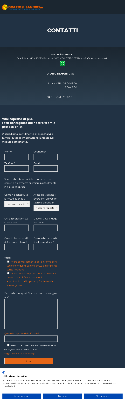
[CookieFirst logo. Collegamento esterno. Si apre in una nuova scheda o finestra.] (3, 372)
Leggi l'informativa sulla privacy (19, 353)
